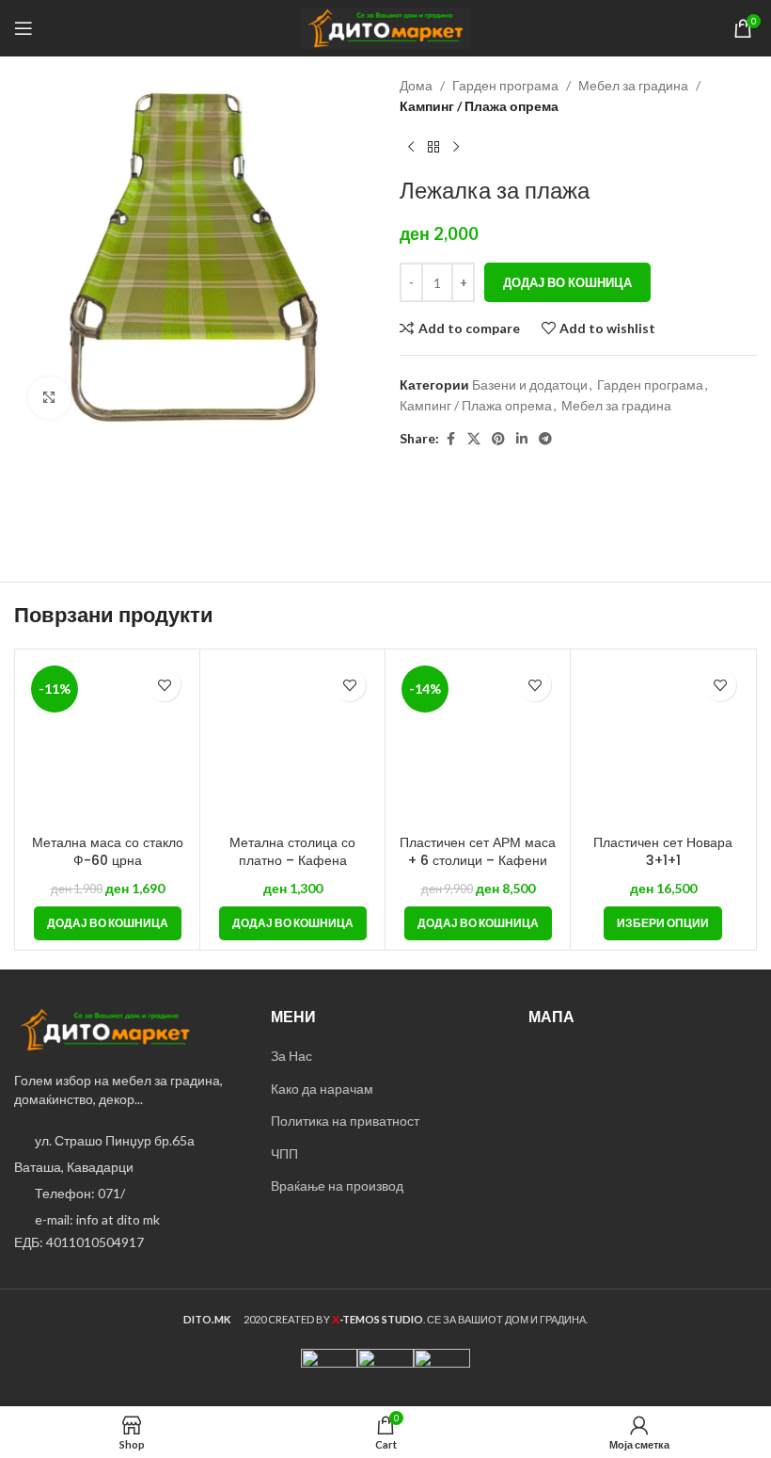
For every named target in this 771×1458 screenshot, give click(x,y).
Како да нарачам (322, 1089)
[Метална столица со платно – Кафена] (292, 742)
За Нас (291, 1056)
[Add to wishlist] (164, 684)
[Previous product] (411, 147)
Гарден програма (505, 85)
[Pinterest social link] (498, 439)
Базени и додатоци (530, 385)
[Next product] (456, 147)
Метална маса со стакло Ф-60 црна (107, 852)
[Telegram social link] (545, 439)
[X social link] (474, 439)
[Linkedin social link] (522, 439)
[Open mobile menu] (23, 28)
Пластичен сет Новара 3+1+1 (662, 852)
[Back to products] (433, 147)
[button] (107, 923)
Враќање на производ (337, 1186)
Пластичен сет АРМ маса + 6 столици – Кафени (478, 852)
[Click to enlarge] (49, 398)
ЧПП (284, 1154)
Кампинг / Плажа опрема (479, 106)
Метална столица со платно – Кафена (292, 852)
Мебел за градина (633, 85)
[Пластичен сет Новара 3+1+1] (663, 742)
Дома (416, 85)
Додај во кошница (567, 282)
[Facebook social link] (450, 439)
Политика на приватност (345, 1121)
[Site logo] (386, 27)
